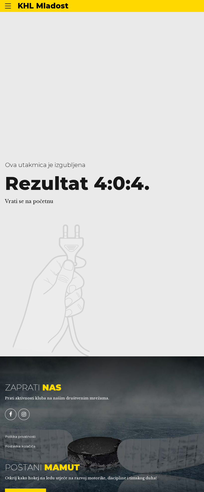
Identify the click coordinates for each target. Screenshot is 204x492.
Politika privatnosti (20, 436)
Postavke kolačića (20, 446)
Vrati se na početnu (29, 201)
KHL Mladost (43, 5)
